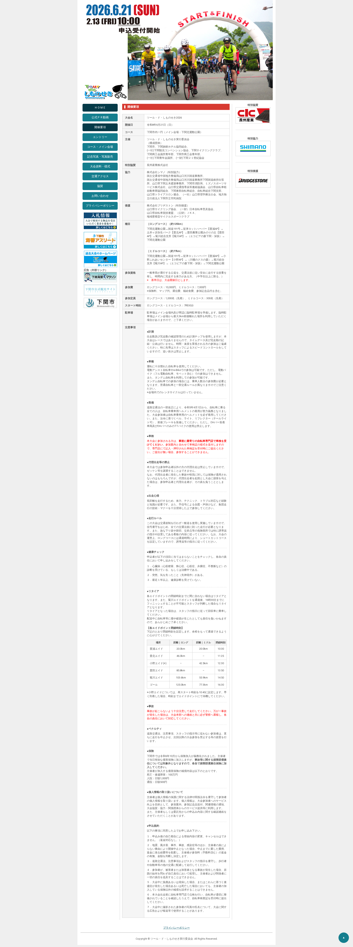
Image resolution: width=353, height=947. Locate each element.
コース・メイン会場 (100, 146)
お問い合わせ (100, 195)
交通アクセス (100, 176)
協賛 (100, 186)
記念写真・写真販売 (100, 156)
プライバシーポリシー (100, 205)
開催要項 (100, 127)
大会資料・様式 (100, 166)
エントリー (100, 137)
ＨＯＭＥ (100, 107)
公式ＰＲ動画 (100, 117)
